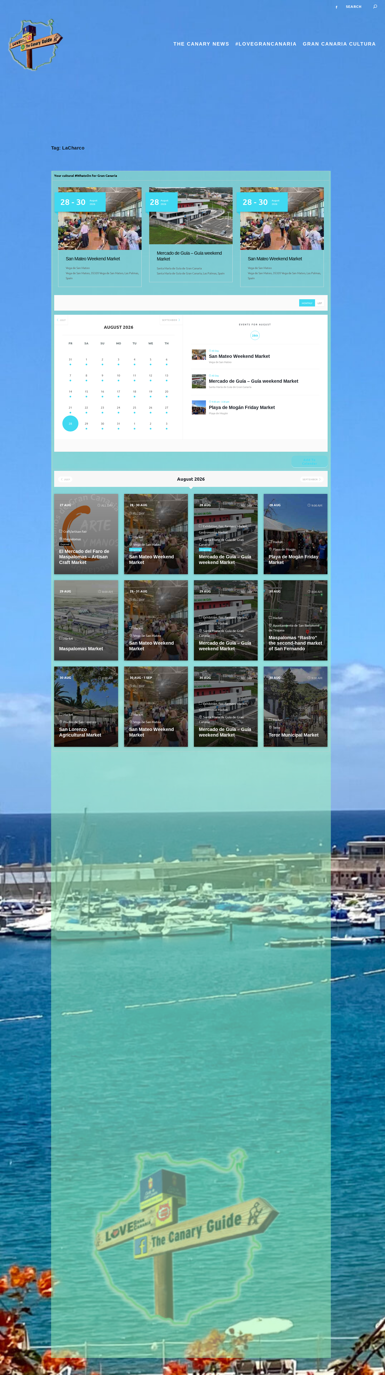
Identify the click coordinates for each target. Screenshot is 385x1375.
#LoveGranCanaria (266, 44)
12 (150, 375)
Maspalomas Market (81, 648)
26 (150, 407)
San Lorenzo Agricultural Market (80, 732)
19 (150, 391)
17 (118, 391)
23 (102, 407)
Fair (221, 526)
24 (118, 407)
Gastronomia (208, 532)
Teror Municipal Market (294, 735)
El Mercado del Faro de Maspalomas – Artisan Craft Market (84, 557)
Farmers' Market (236, 526)
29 (86, 423)
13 (166, 375)
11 (134, 375)
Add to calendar (309, 461)
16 (102, 391)
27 (166, 407)
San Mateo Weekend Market (184, 258)
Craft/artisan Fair (75, 531)
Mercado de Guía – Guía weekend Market (253, 381)
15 (86, 391)
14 (70, 391)
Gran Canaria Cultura (339, 44)
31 (70, 359)
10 (118, 375)
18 (134, 391)
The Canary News (201, 44)
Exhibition (210, 526)
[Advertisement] (192, 109)
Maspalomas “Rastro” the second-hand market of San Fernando (295, 643)
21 (70, 407)
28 (70, 423)
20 (166, 391)
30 (102, 423)
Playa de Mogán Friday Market (242, 407)
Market (138, 537)
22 (86, 407)
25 (134, 407)
